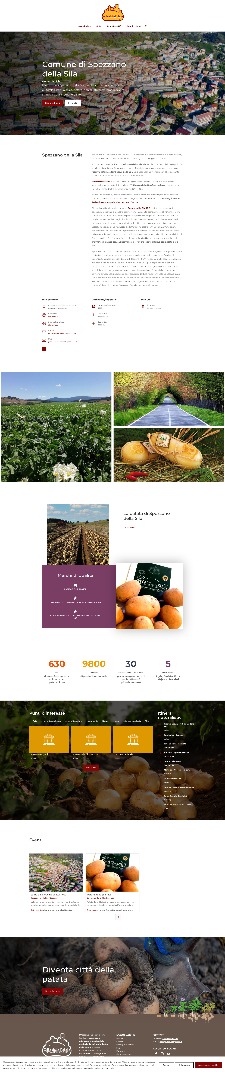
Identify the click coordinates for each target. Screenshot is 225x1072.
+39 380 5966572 (170, 1038)
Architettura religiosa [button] (51, 721)
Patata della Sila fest (99, 894)
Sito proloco (53, 325)
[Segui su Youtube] (168, 1053)
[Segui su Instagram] (162, 1053)
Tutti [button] (35, 721)
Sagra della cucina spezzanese (48, 894)
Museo (33, 758)
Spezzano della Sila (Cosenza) (44, 898)
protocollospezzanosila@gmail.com (62, 333)
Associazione (84, 26)
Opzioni (166, 1065)
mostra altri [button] (91, 767)
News (138, 26)
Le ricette (129, 527)
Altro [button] (147, 721)
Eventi (130, 26)
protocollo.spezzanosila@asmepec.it (62, 342)
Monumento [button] (92, 721)
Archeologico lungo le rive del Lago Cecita (115, 202)
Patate (98, 26)
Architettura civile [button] (73, 721)
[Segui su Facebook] (44, 349)
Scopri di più (52, 103)
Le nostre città (114, 26)
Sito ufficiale (53, 317)
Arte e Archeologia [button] (132, 721)
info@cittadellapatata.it (171, 1041)
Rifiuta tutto (184, 1065)
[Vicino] (222, 1059)
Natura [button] (105, 721)
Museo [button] (116, 721)
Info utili (73, 103)
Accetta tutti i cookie (208, 1065)
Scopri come (52, 991)
